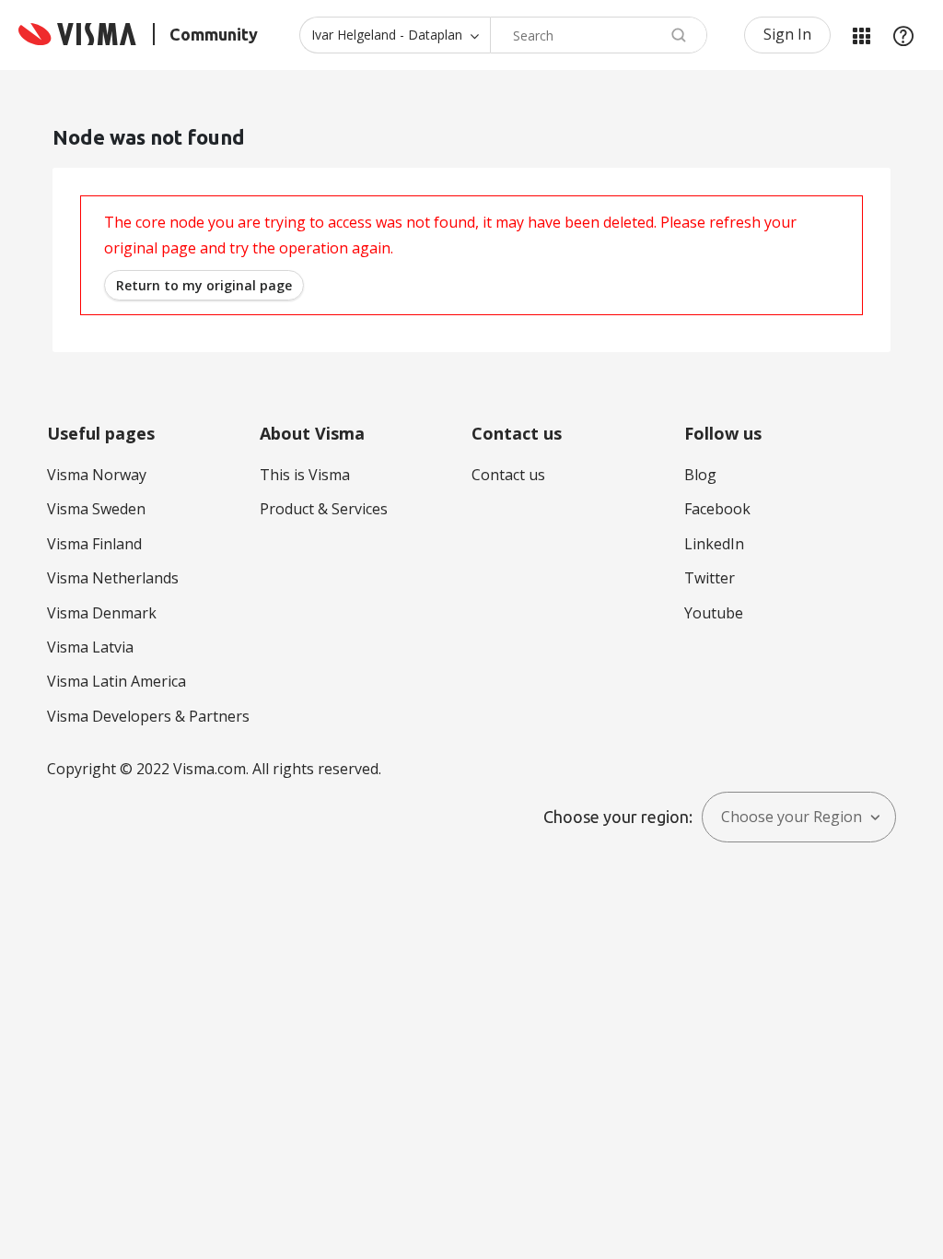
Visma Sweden (96, 509)
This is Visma (305, 475)
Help (903, 35)
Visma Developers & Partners (148, 716)
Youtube (713, 613)
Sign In (787, 34)
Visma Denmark (102, 613)
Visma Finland (94, 544)
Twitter (709, 578)
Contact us (508, 475)
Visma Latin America (116, 681)
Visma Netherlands (113, 578)
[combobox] (598, 35)
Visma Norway (96, 475)
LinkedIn (714, 544)
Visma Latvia (90, 647)
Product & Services (324, 509)
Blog (700, 475)
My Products (861, 35)
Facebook (717, 509)
